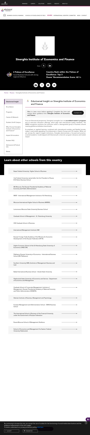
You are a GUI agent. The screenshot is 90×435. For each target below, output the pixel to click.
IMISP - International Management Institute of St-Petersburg (33, 196)
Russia (12, 93)
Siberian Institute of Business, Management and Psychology (32, 298)
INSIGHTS (56, 3)
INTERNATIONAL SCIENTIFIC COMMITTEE (65, 15)
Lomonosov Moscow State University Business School (31, 209)
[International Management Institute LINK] (68, 230)
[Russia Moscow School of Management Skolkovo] (68, 322)
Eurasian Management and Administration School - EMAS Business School (35, 306)
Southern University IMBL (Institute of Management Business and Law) (34, 264)
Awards (49, 15)
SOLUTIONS (41, 3)
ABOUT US (64, 3)
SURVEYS (33, 3)
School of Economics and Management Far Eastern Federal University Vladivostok (32, 330)
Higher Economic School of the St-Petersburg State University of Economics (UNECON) (34, 246)
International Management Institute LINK (26, 230)
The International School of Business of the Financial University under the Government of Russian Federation (33, 314)
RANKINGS (24, 3)
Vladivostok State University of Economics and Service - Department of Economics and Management (35, 280)
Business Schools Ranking (15, 15)
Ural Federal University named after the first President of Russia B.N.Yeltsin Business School (34, 179)
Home (6, 93)
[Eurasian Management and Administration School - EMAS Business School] (68, 305)
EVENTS (49, 3)
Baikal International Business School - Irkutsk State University (33, 272)
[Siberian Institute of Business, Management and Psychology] (68, 298)
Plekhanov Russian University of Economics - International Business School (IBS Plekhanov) (35, 255)
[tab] (13, 101)
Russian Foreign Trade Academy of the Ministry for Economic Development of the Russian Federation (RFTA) (33, 238)
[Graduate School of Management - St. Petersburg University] (68, 216)
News (78, 15)
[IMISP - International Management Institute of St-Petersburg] (68, 196)
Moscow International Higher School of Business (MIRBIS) (32, 202)
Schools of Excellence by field (35, 15)
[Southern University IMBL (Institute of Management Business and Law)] (68, 263)
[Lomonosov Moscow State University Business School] (68, 209)
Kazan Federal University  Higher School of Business (30, 171)
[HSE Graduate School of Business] (68, 223)
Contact (84, 15)
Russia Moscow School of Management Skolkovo (29, 322)
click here (40, 427)
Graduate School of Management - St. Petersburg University (33, 216)
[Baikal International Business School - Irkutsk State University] (68, 272)
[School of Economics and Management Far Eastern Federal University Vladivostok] (68, 329)
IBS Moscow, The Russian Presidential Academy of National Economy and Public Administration (32, 188)
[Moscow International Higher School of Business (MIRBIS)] (68, 202)
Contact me (78, 113)
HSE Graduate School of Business (24, 223)
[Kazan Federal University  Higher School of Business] (68, 171)
